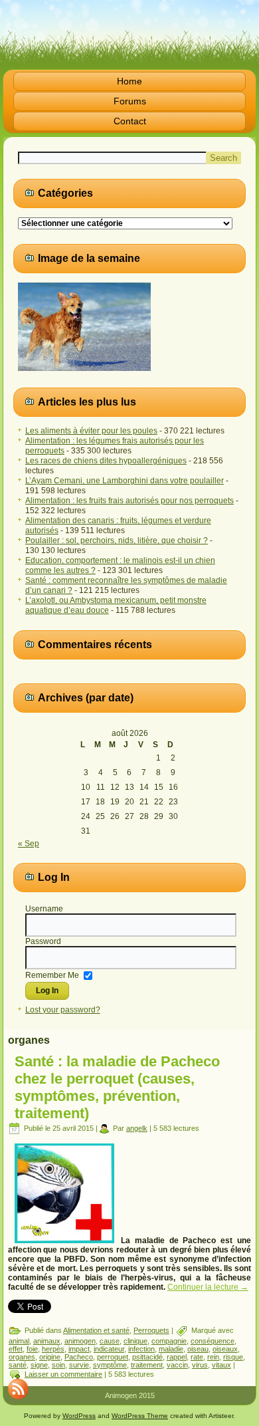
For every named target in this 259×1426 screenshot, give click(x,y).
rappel (177, 1357)
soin (58, 1365)
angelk (136, 1128)
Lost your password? (62, 1009)
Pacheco (78, 1357)
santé (18, 1365)
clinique (135, 1341)
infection (141, 1349)
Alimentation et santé (96, 1330)
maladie (171, 1349)
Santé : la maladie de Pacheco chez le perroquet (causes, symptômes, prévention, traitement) (117, 1087)
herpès (53, 1349)
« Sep (28, 843)
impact (79, 1349)
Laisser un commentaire (63, 1374)
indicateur (109, 1349)
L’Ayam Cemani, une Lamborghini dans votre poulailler (124, 480)
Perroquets (151, 1330)
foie (32, 1349)
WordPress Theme (140, 1415)
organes (22, 1357)
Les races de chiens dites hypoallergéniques (106, 460)
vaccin (177, 1365)
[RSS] (18, 1388)
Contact (130, 121)
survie (79, 1365)
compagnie (169, 1341)
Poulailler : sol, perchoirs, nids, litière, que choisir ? (116, 540)
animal (19, 1341)
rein (213, 1357)
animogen (80, 1341)
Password (43, 941)
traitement (147, 1365)
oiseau (198, 1349)
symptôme (110, 1365)
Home (129, 81)
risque (233, 1357)
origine (49, 1357)
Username (44, 908)
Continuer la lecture (207, 1287)
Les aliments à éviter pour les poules (91, 430)
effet (16, 1349)
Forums (130, 101)
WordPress (79, 1415)
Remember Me (52, 975)
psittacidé (147, 1357)
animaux (46, 1341)
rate (197, 1357)
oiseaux (225, 1349)
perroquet (112, 1357)
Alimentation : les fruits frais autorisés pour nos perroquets (129, 500)
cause (110, 1341)
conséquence (212, 1341)
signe (39, 1365)
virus (200, 1365)
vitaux (221, 1365)
